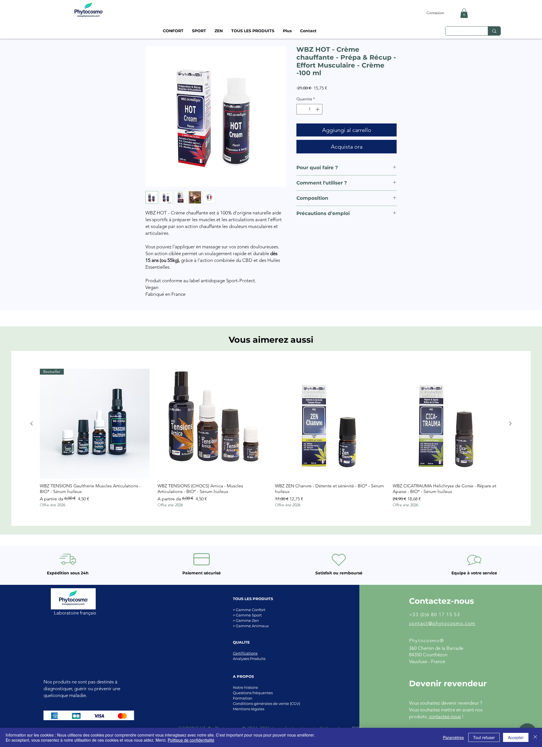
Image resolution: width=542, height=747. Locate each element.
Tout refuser (484, 737)
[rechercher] (494, 31)
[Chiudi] (535, 737)
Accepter (516, 737)
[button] (464, 13)
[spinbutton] (309, 109)
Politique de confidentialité (191, 740)
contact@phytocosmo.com (442, 623)
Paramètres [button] (453, 737)
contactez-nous (445, 716)
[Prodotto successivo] (510, 423)
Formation (242, 698)
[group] (271, 438)
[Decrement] (300, 109)
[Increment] (318, 109)
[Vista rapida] (212, 424)
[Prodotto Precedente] (31, 423)
